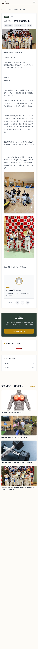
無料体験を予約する (19, 331)
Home (2, 9)
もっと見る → (33, 386)
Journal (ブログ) (9, 9)
